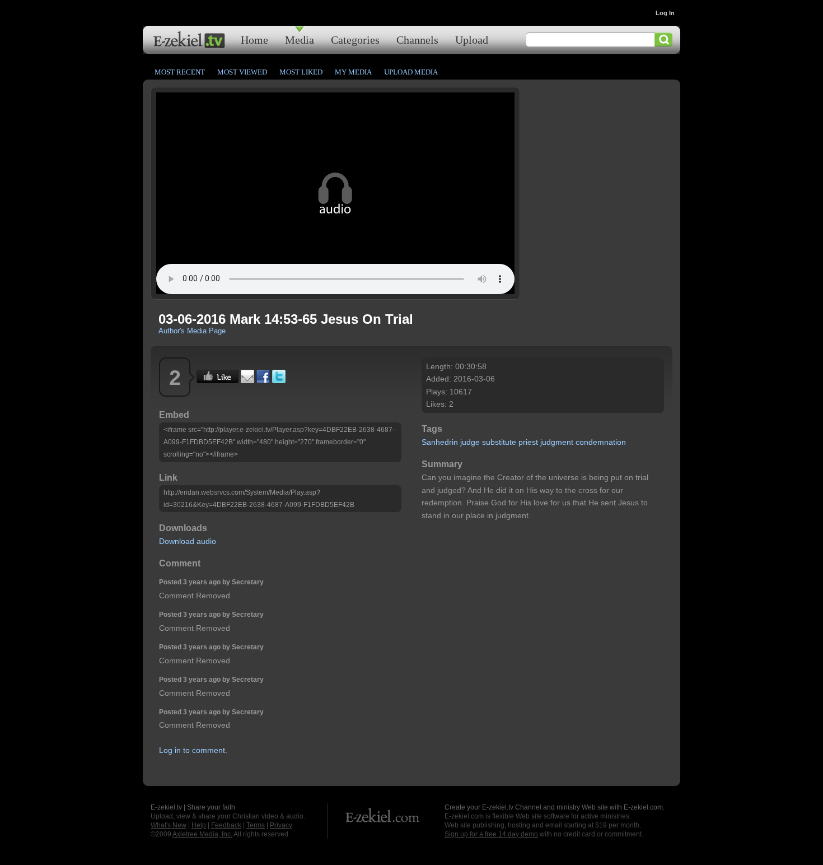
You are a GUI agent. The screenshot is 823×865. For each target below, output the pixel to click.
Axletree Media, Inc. (202, 834)
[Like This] (218, 380)
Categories (355, 39)
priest (528, 442)
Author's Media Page (192, 331)
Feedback (226, 825)
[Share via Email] (247, 380)
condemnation (601, 442)
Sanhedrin (440, 442)
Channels (417, 39)
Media (299, 39)
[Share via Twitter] (279, 380)
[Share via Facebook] (263, 380)
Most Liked (300, 72)
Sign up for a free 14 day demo (491, 834)
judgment (556, 442)
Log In (665, 13)
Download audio (187, 541)
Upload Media (411, 72)
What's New (168, 825)
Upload (471, 39)
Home (254, 39)
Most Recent (180, 72)
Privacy (281, 825)
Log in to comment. (193, 750)
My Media (353, 72)
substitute (499, 442)
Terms (255, 825)
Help (198, 825)
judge (470, 442)
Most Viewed (242, 72)
